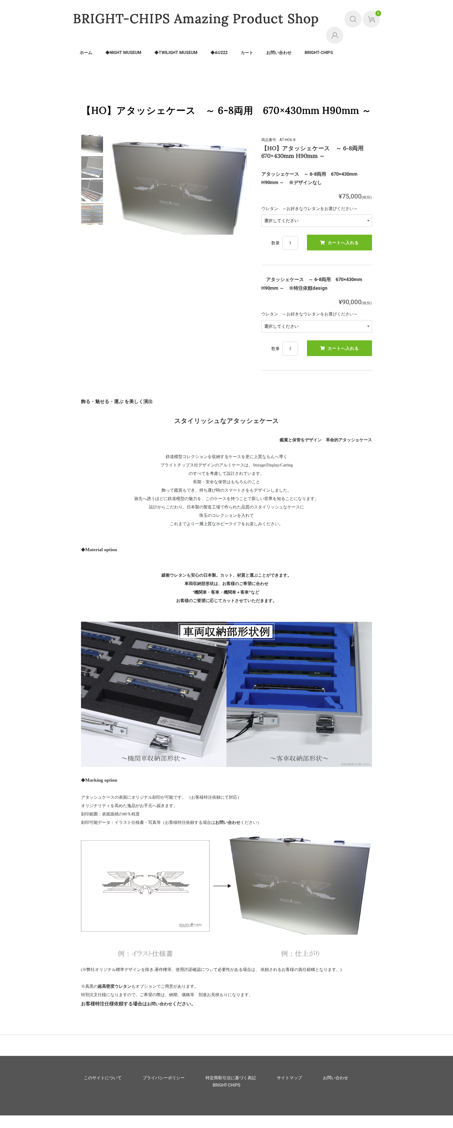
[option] (92, 144)
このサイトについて (103, 1078)
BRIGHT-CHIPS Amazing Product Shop (196, 18)
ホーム (86, 53)
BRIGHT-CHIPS (319, 53)
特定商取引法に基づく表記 (231, 1078)
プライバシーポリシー (164, 1078)
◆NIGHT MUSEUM (123, 53)
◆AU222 (219, 53)
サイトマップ (289, 1078)
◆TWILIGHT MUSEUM (175, 53)
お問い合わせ (279, 53)
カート (247, 53)
